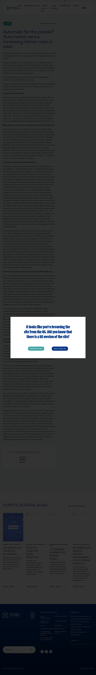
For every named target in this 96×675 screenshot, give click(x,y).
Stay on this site (60, 349)
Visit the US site (36, 349)
